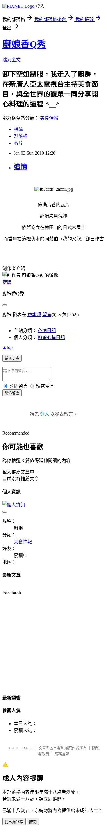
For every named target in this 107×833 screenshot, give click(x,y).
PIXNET (26, 748)
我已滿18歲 (14, 822)
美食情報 (49, 118)
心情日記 (47, 330)
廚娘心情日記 (51, 337)
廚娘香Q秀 (24, 44)
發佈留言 (12, 393)
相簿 (18, 129)
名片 (18, 143)
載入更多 (12, 358)
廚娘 (6, 282)
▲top (7, 347)
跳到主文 (11, 59)
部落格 (20, 136)
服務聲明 (61, 754)
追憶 (20, 167)
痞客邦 (34, 314)
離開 (33, 822)
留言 (46, 314)
